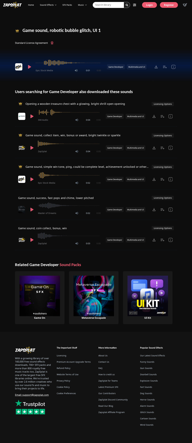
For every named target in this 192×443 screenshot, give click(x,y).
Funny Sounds (147, 361)
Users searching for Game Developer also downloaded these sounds (74, 92)
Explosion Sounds (149, 380)
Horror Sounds (147, 399)
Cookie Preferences (66, 393)
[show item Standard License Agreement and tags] (173, 66)
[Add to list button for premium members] (164, 66)
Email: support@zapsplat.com (32, 395)
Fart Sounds (146, 387)
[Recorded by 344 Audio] (22, 116)
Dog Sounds (146, 393)
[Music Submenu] (87, 5)
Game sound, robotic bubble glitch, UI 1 (61, 30)
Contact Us (103, 361)
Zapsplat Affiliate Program (111, 412)
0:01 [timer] (88, 70)
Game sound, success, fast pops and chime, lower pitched (56, 198)
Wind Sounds (146, 424)
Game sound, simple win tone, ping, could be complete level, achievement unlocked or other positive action (96, 167)
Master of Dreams (47, 213)
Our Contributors (107, 393)
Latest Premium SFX (108, 387)
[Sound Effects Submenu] (56, 5)
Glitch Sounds (147, 412)
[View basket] (185, 5)
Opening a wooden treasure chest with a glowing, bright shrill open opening (75, 104)
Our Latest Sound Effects (152, 355)
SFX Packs (67, 4)
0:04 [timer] (88, 119)
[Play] (29, 66)
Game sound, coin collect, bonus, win (42, 228)
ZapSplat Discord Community (113, 399)
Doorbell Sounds (148, 374)
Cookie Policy (63, 387)
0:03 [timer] (88, 243)
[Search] (127, 5)
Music (81, 4)
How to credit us (106, 374)
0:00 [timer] (99, 70)
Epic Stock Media (44, 70)
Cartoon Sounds (148, 418)
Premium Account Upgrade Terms (74, 361)
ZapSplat (42, 151)
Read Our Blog (105, 405)
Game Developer (115, 67)
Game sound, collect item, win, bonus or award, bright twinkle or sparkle (73, 135)
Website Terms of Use (67, 374)
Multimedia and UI (136, 67)
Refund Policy (63, 368)
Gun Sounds (146, 368)
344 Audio (43, 119)
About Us (103, 355)
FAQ (100, 368)
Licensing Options (163, 104)
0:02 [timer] (88, 182)
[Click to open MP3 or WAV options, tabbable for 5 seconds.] (156, 66)
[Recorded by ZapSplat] (22, 147)
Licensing (61, 355)
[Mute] (76, 70)
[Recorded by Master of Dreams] (22, 209)
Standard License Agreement (31, 43)
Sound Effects (47, 4)
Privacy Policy (63, 380)
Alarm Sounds (147, 405)
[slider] (68, 63)
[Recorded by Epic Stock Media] (19, 66)
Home (31, 4)
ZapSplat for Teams (108, 380)
